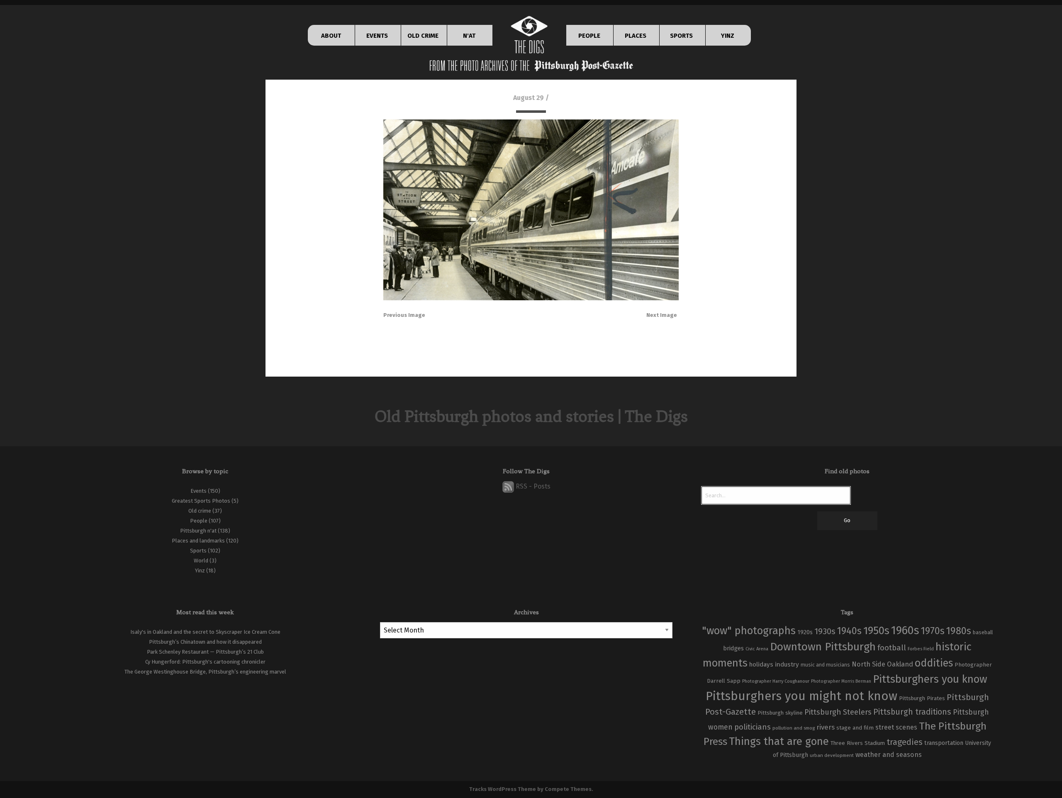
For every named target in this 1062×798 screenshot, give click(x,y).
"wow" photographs (749, 630)
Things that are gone (779, 741)
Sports (198, 550)
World (201, 560)
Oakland (900, 664)
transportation (943, 743)
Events (198, 491)
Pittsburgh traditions (912, 712)
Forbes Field (921, 649)
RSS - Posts (532, 486)
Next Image (661, 315)
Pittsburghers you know (930, 679)
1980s (958, 631)
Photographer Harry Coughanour (775, 681)
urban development (832, 755)
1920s (805, 632)
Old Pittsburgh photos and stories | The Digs (531, 416)
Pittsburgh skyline (780, 713)
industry (787, 664)
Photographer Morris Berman (841, 681)
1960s (905, 630)
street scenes (896, 727)
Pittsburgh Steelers (838, 712)
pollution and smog (793, 728)
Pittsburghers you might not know (801, 696)
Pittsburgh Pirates (922, 698)
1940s (849, 631)
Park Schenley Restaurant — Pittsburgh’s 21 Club (205, 652)
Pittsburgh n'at (198, 531)
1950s (876, 630)
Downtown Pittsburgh (823, 646)
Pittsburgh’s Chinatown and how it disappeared (205, 642)
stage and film (855, 727)
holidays (761, 664)
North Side (868, 664)
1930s (824, 631)
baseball (983, 632)
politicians (752, 727)
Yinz (200, 570)
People (198, 521)
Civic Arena (756, 649)
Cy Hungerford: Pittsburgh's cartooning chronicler (205, 662)
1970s (933, 631)
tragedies (905, 742)
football (891, 647)
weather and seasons (888, 755)
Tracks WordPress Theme (502, 789)
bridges (733, 648)
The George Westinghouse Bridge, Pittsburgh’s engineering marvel (205, 672)
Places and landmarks (198, 541)
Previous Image (404, 315)
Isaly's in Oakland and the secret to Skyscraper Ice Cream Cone (205, 632)
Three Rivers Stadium (858, 743)
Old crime (199, 511)
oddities (934, 663)
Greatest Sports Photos (201, 501)
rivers (825, 727)
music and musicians (825, 665)
